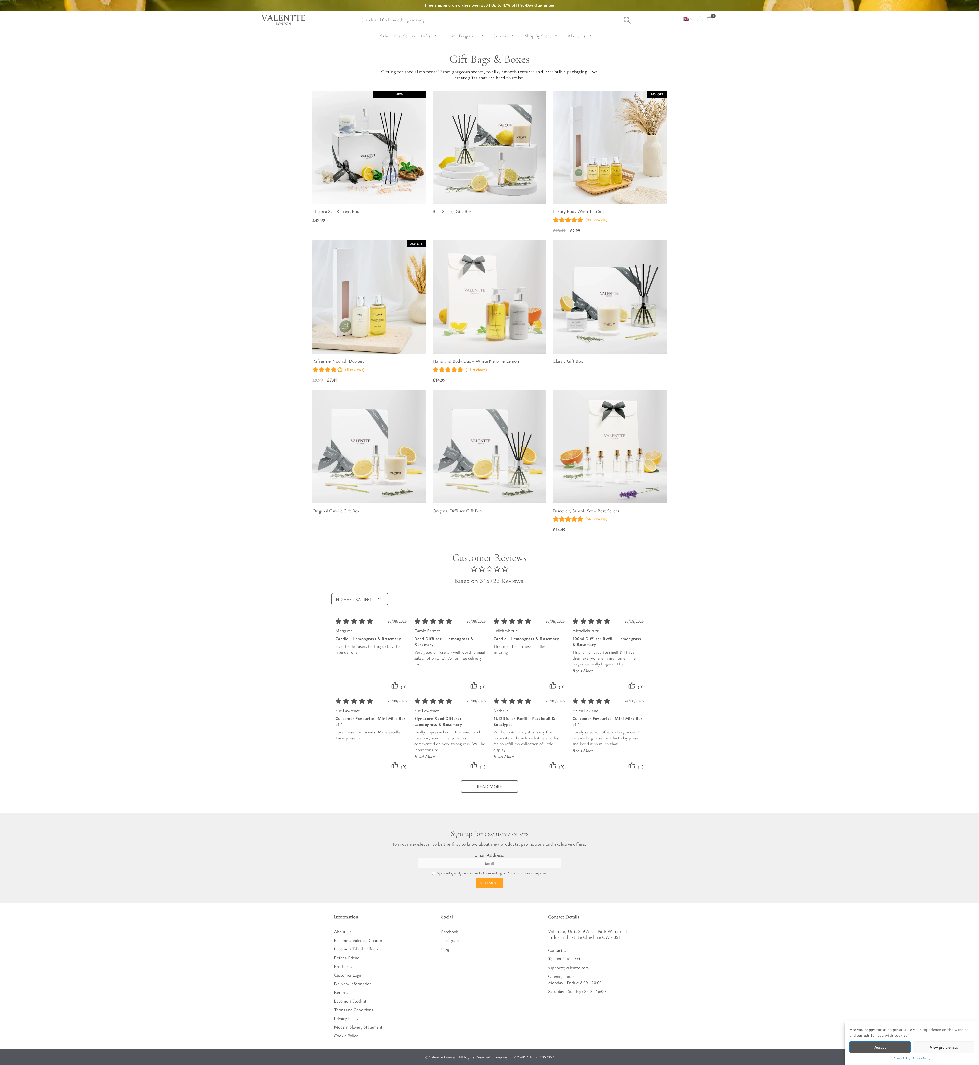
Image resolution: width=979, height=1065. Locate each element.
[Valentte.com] (283, 20)
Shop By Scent (538, 36)
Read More (583, 670)
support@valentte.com (568, 967)
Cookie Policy (902, 1058)
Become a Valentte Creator (358, 940)
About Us (576, 36)
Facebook (449, 931)
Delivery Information (353, 983)
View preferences (944, 1047)
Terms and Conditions (353, 1009)
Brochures (343, 966)
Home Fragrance (461, 36)
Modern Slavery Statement (358, 1027)
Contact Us (558, 950)
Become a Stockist (350, 1001)
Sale (384, 36)
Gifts (425, 36)
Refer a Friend (346, 957)
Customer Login (348, 975)
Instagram (450, 940)
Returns (341, 992)
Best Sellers (404, 36)
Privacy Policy (921, 1058)
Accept (880, 1047)
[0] (710, 18)
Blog (445, 949)
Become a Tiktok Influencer (358, 949)
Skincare (501, 36)
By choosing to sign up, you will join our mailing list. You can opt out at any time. (492, 873)
